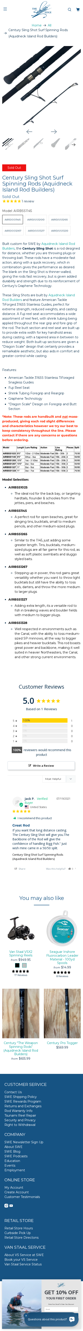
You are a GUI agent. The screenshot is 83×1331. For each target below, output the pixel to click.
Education (12, 1161)
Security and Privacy (20, 1120)
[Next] (54, 131)
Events (9, 1166)
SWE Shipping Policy (20, 1097)
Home (37, 25)
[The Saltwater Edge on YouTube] (11, 1206)
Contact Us (13, 1092)
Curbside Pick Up (17, 1233)
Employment (14, 1170)
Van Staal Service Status (23, 1264)
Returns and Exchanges (22, 1106)
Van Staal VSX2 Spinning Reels (20, 954)
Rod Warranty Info (18, 1111)
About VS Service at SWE (24, 1255)
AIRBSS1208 (35, 219)
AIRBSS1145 (13, 219)
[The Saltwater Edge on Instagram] (6, 1206)
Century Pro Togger (62, 1043)
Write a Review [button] (43, 766)
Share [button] (21, 868)
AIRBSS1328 (59, 230)
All (49, 25)
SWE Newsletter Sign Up (23, 1142)
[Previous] (29, 131)
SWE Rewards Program (22, 1101)
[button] (70, 868)
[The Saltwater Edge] (41, 9)
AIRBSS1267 (13, 230)
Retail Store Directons (21, 1238)
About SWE (13, 1147)
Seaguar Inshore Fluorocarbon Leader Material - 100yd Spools (62, 957)
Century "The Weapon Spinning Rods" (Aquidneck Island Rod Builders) (20, 1048)
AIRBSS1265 (59, 219)
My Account (13, 1188)
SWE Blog (12, 1152)
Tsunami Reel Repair (20, 1115)
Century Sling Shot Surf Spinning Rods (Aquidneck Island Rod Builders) (37, 857)
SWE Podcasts (15, 1156)
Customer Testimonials (22, 1197)
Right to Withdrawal (19, 1125)
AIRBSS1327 (36, 230)
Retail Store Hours (18, 1228)
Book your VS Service (21, 1260)
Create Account (16, 1192)
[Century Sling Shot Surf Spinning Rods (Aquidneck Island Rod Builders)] (41, 85)
